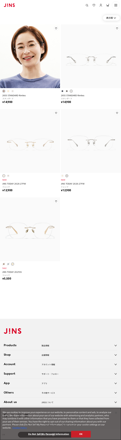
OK (81, 434)
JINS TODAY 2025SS (12, 272)
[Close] (115, 412)
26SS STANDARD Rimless (14, 95)
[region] (60, 424)
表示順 (109, 18)
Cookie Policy (19, 428)
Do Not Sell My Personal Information (48, 434)
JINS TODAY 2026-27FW (14, 184)
